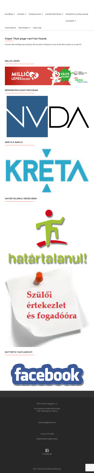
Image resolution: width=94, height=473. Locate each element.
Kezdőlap (9, 14)
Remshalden (23, 27)
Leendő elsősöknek (53, 14)
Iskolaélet (70, 21)
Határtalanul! (10, 27)
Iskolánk (20, 14)
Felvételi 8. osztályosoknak (77, 14)
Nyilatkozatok (35, 14)
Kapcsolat (37, 27)
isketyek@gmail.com (47, 422)
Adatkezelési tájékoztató (47, 438)
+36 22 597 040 (47, 434)
